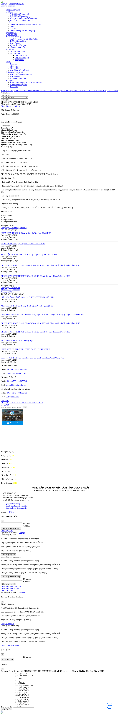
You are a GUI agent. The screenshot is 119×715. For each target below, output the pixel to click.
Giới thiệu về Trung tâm (19, 16)
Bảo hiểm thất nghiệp (13, 37)
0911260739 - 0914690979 (17, 369)
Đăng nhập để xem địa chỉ (10, 106)
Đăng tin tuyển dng (8, 6)
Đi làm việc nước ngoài (14, 72)
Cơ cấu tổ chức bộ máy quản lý (21, 20)
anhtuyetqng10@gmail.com (16, 373)
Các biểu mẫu (15, 43)
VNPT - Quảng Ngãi (45, 306)
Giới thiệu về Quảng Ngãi (19, 14)
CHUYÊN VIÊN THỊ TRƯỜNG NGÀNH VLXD (20, 276)
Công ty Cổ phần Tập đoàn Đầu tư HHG (36, 233)
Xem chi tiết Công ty (8, 292)
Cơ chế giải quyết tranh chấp (16, 508)
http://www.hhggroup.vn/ (10, 290)
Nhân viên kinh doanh (9, 340)
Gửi (25, 407)
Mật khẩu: (26, 526)
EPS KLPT (5, 401)
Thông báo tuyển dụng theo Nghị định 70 (25, 24)
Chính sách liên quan (18, 45)
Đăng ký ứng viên (7, 624)
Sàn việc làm (10, 49)
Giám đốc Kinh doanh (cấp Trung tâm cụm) (17, 358)
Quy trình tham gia (22, 58)
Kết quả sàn (19, 60)
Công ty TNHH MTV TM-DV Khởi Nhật (38, 297)
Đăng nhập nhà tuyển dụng (11, 528)
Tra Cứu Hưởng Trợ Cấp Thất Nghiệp (24, 39)
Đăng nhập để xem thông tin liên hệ (14, 228)
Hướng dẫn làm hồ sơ (18, 41)
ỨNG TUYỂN (6, 709)
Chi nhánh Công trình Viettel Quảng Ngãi (49, 358)
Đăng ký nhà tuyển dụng (10, 645)
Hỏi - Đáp (14, 87)
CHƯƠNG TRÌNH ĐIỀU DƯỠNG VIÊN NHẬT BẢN (22, 403)
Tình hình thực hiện (17, 47)
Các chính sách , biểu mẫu (20, 70)
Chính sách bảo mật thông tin (16, 506)
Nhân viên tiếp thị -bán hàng (11, 297)
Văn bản (13, 28)
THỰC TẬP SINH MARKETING (14, 255)
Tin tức (8, 22)
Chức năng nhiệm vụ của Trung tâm (23, 18)
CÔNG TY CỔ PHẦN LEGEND (37, 349)
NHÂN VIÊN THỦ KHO (11, 233)
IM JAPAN (5, 405)
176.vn (11, 512)
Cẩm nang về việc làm (18, 85)
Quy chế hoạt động (13, 504)
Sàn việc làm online (17, 51)
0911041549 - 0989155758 (17, 393)
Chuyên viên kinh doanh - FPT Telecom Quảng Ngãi (20, 314)
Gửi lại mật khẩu (7, 659)
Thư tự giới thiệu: (7, 707)
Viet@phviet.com (12, 397)
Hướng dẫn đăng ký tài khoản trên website (25, 83)
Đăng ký (4, 4)
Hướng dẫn (10, 80)
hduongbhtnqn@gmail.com (16, 385)
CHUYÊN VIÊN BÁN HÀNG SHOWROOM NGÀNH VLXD (25, 265)
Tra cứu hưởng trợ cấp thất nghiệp (22, 31)
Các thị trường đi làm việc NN (21, 74)
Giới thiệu (9, 12)
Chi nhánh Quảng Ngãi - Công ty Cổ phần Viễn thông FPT (62, 314)
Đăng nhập (13, 4)
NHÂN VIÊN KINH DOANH (12, 349)
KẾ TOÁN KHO (7, 244)
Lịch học (13, 64)
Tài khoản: (27, 523)
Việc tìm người (11, 33)
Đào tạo (8, 62)
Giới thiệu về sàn (21, 56)
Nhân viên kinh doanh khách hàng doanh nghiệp (19, 306)
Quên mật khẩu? (7, 531)
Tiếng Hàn (14, 66)
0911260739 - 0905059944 (17, 381)
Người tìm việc (11, 35)
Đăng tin (20, 4)
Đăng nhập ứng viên (8, 555)
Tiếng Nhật (14, 68)
